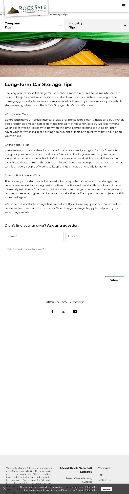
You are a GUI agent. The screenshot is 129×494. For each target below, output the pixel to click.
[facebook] (52, 311)
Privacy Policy (50, 490)
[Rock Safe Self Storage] (26, 10)
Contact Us (104, 480)
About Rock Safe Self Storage (75, 470)
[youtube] (75, 311)
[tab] (32, 25)
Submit (115, 280)
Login (100, 474)
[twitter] (63, 311)
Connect (104, 468)
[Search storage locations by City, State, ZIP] (114, 5)
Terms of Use (68, 490)
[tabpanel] (32, 25)
